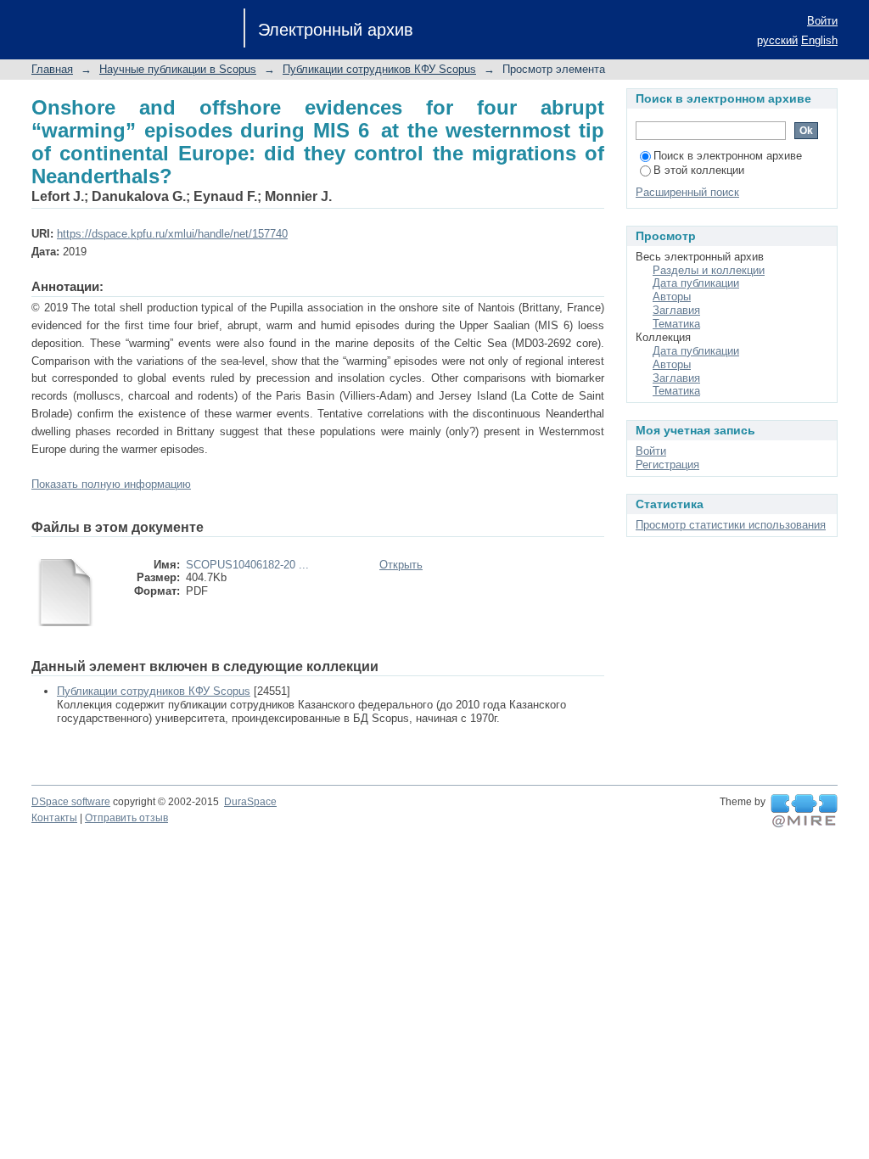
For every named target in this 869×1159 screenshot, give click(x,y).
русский (777, 40)
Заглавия (676, 310)
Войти (822, 20)
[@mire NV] (804, 811)
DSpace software (70, 802)
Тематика (676, 323)
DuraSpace (250, 802)
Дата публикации (696, 283)
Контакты (54, 818)
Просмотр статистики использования (731, 524)
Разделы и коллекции (709, 270)
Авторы (672, 296)
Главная (52, 69)
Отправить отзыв (126, 818)
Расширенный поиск (687, 192)
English (819, 40)
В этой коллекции (698, 170)
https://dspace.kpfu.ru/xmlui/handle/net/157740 (172, 233)
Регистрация (667, 464)
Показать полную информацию (111, 484)
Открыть (401, 564)
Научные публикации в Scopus (177, 69)
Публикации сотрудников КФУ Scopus (379, 69)
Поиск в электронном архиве (727, 155)
